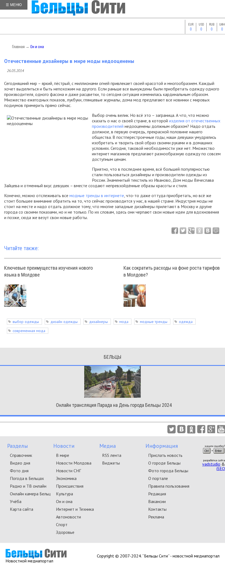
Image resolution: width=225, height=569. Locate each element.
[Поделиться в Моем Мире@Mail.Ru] (216, 230)
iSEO (220, 468)
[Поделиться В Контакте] (207, 230)
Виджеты (111, 463)
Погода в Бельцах (27, 478)
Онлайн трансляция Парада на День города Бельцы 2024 (114, 405)
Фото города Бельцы (168, 470)
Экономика (66, 478)
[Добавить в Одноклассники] (199, 230)
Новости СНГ (68, 470)
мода (123, 321)
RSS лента (111, 455)
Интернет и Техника (75, 509)
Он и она (37, 47)
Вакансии (157, 501)
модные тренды (153, 321)
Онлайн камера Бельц (30, 493)
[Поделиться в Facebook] (174, 230)
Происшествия (69, 486)
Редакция (157, 493)
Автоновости (68, 517)
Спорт (62, 524)
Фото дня (19, 470)
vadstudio (211, 464)
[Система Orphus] (214, 455)
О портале (158, 478)
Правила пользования (168, 486)
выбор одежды (26, 321)
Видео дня (20, 463)
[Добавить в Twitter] (183, 230)
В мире (62, 455)
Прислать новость (165, 455)
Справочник (21, 455)
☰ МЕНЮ (14, 5)
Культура (64, 493)
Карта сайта (21, 509)
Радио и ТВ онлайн (28, 486)
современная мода (29, 330)
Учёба (15, 501)
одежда (186, 321)
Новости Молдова (73, 463)
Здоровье (65, 532)
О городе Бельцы (164, 463)
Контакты (157, 509)
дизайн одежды (64, 321)
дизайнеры (98, 321)
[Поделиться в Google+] (191, 230)
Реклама (156, 517)
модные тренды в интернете (96, 195)
